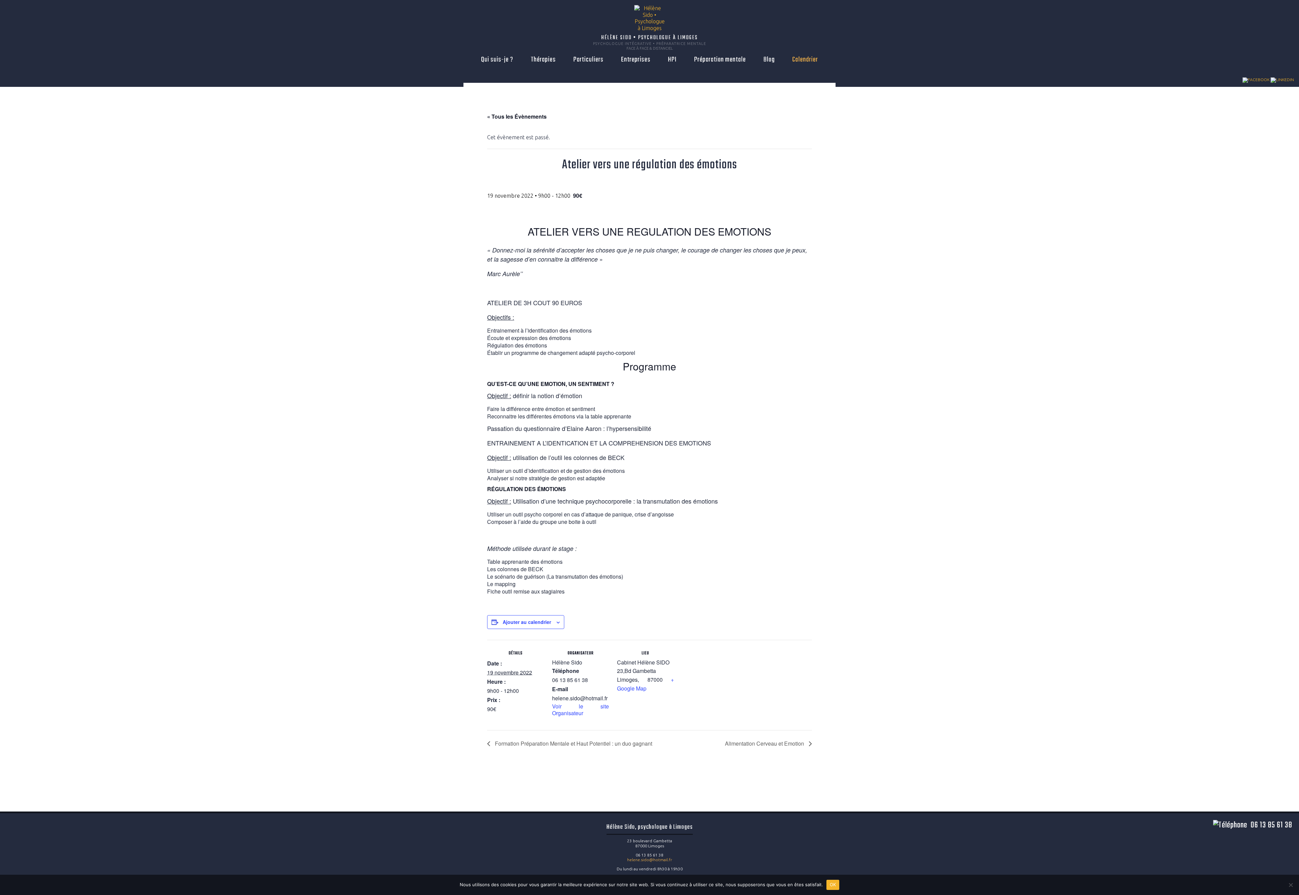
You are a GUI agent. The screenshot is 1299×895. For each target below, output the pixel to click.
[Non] (1290, 884)
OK (833, 884)
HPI (672, 59)
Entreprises (636, 59)
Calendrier (805, 59)
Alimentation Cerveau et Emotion (765, 743)
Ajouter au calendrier (527, 622)
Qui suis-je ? (497, 59)
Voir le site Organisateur (580, 709)
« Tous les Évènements (517, 116)
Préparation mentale (720, 59)
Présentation (494, 70)
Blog (769, 59)
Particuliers (588, 59)
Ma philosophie (533, 70)
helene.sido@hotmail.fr (649, 859)
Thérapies (543, 59)
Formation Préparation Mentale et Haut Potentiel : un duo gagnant (573, 743)
